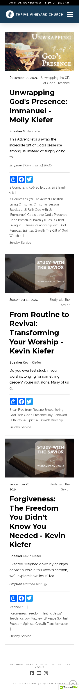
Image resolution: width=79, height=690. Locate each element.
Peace (52, 618)
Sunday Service (20, 242)
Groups (55, 664)
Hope (13, 220)
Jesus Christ (55, 220)
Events (32, 664)
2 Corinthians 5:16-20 (37, 165)
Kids (43, 664)
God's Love (35, 214)
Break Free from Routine (26, 409)
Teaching (15, 664)
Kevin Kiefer (32, 362)
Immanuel (25, 220)
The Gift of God (57, 230)
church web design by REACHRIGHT (39, 683)
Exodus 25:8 (48, 187)
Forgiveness (18, 613)
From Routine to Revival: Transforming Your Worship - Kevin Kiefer (39, 332)
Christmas (26, 204)
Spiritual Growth (33, 230)
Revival (22, 420)
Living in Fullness (21, 225)
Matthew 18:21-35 (35, 584)
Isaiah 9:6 (39, 220)
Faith (31, 209)
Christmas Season (46, 204)
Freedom (34, 613)
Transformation (57, 623)
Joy (50, 415)
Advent (45, 199)
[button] (70, 14)
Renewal (15, 230)
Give (67, 664)
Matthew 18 (17, 607)
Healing (46, 613)
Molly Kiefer (32, 131)
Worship (15, 236)
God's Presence (56, 214)
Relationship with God (50, 225)
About (39, 667)
